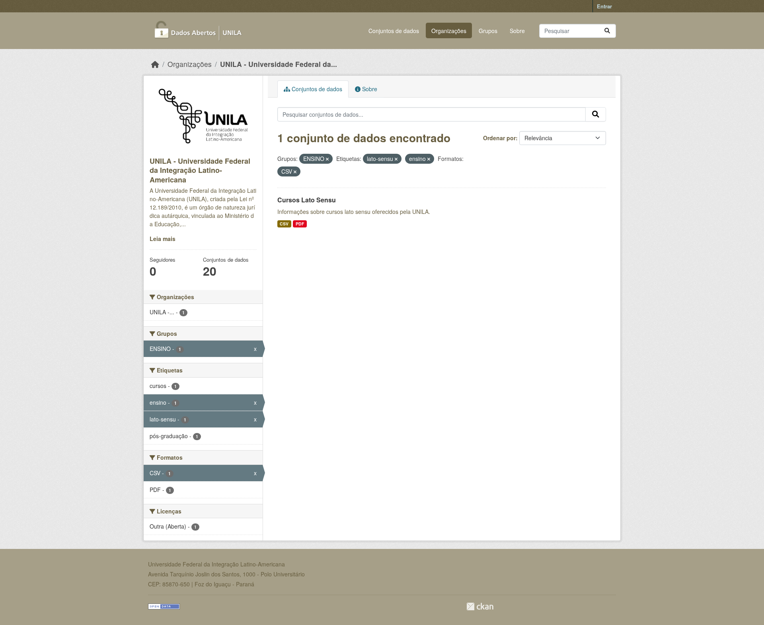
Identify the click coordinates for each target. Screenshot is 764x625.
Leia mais (162, 239)
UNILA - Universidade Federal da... (278, 64)
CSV (284, 224)
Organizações (448, 31)
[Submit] (607, 31)
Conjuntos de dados (393, 31)
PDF (300, 224)
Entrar (604, 6)
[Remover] (327, 159)
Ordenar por (499, 138)
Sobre (517, 31)
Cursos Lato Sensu (306, 199)
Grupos (488, 31)
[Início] (155, 64)
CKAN (479, 606)
